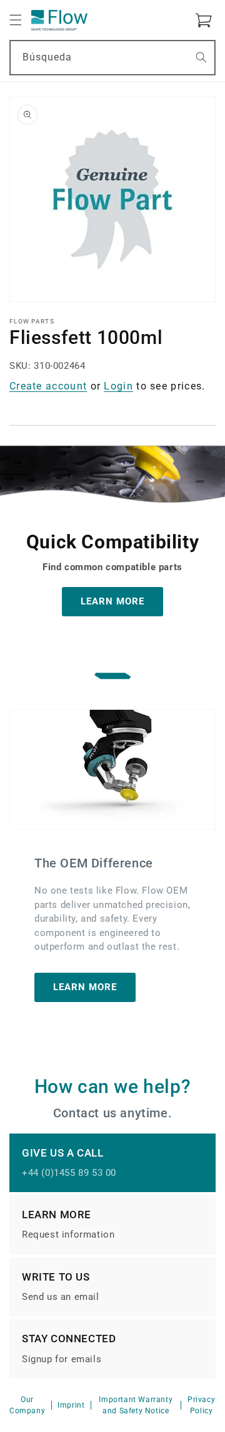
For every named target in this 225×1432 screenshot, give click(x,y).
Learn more (85, 987)
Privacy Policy (201, 1405)
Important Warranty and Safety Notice (135, 1405)
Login (118, 386)
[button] (15, 20)
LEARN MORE (112, 601)
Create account (48, 386)
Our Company (27, 1405)
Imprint (71, 1405)
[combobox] (112, 58)
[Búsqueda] (201, 57)
